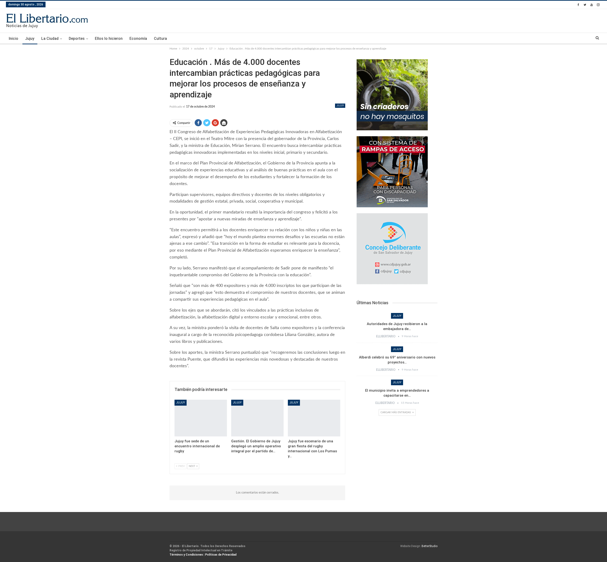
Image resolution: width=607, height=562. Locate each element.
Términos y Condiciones (186, 554)
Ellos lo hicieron (109, 38)
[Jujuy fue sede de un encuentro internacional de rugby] (201, 418)
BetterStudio (429, 546)
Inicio (13, 38)
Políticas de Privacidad (220, 554)
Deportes (77, 38)
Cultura (160, 38)
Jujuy (29, 38)
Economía (138, 38)
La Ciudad (50, 38)
